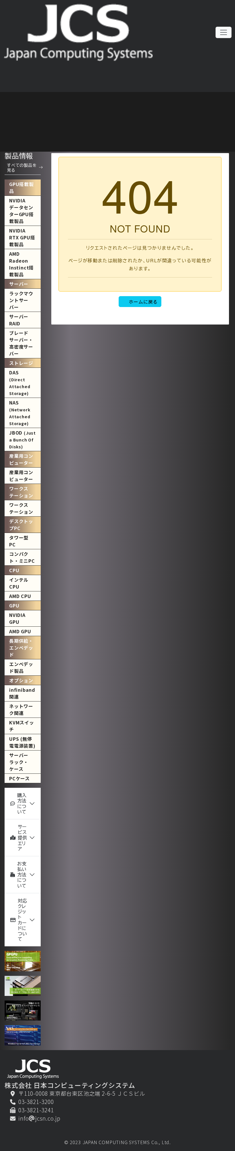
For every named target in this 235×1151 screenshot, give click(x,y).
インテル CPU (18, 583)
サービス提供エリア (22, 837)
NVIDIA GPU (17, 618)
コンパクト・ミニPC (22, 557)
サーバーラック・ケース (18, 762)
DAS (19, 382)
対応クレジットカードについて (22, 919)
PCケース (19, 778)
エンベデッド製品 (21, 667)
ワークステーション (21, 508)
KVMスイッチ (21, 726)
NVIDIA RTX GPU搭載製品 (22, 237)
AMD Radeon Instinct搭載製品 (21, 264)
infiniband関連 (22, 693)
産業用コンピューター (21, 475)
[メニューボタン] (224, 32)
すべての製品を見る (22, 168)
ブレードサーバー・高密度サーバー (21, 343)
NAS (19, 412)
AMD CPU (20, 596)
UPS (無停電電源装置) (22, 742)
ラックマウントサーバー (21, 300)
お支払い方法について (21, 874)
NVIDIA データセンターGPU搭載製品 (21, 210)
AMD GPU (20, 631)
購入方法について (21, 803)
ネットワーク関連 (21, 709)
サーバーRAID (18, 320)
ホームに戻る (143, 301)
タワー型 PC (18, 541)
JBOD (22, 439)
